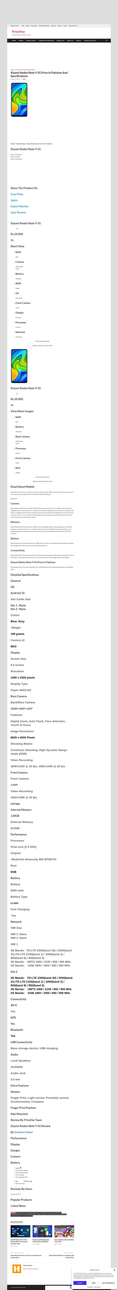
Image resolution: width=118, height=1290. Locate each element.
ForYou (65, 25)
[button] (114, 1270)
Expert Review (19, 206)
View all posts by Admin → (31, 1269)
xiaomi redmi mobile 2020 (31, 1212)
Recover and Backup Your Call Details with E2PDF (41, 1241)
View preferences (108, 1283)
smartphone (19, 1212)
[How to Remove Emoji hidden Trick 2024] (64, 1232)
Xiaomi (55, 508)
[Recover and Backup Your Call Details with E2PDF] (42, 1232)
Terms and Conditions (44, 25)
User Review (18, 212)
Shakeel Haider (23, 1132)
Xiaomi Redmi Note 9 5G (17, 1214)
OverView (17, 194)
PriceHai (18, 31)
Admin (24, 79)
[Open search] (106, 41)
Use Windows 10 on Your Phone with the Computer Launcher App (19, 1241)
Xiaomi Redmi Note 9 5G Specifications (21, 1216)
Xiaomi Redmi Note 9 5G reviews (57, 1214)
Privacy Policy (97, 1287)
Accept (79, 1283)
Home (23, 25)
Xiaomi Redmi (18, 69)
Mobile (27, 25)
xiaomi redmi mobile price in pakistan (50, 1212)
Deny (94, 1283)
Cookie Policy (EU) (72, 25)
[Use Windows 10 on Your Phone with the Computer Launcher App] (20, 1232)
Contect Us (53, 25)
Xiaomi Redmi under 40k (29, 69)
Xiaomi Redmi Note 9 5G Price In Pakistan (36, 1214)
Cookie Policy (90, 1287)
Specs (14, 200)
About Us (59, 25)
